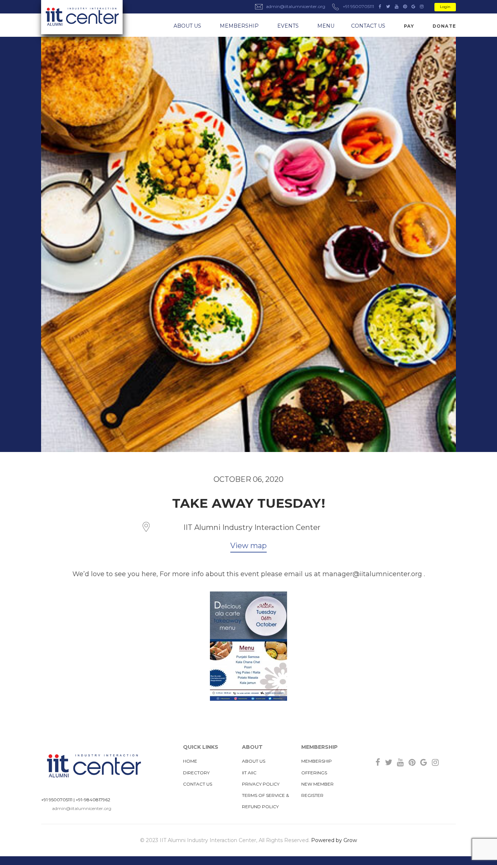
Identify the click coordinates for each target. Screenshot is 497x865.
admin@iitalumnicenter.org (81, 808)
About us (187, 26)
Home (190, 761)
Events (288, 26)
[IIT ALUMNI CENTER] (82, 17)
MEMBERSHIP (239, 26)
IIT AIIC (249, 772)
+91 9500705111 (56, 799)
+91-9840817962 (93, 799)
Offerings (314, 772)
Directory (196, 772)
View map (248, 545)
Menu (325, 26)
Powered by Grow (334, 840)
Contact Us (368, 26)
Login (445, 6)
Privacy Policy (260, 784)
